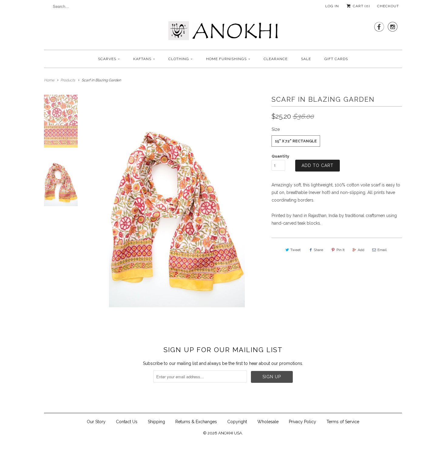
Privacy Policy (302, 421)
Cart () (361, 6)
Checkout (388, 6)
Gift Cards (336, 59)
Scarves (107, 59)
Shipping (156, 421)
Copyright (237, 421)
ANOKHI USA (230, 433)
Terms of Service (342, 421)
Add (361, 250)
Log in (332, 6)
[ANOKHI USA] (223, 32)
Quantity (280, 156)
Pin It (340, 250)
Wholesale (268, 421)
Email (382, 250)
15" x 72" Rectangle (296, 141)
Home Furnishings (226, 59)
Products (67, 80)
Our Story (96, 421)
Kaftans (142, 59)
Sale (306, 59)
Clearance (276, 59)
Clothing (178, 59)
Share (318, 250)
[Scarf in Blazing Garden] (176, 201)
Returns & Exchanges (196, 421)
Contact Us (126, 421)
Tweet (295, 250)
